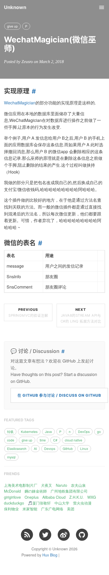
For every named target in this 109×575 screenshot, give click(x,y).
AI (35, 448)
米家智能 (29, 508)
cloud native (73, 440)
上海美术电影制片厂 (20, 485)
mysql (11, 457)
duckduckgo (14, 503)
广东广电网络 (52, 508)
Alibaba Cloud (54, 497)
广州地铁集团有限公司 (69, 491)
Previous (28, 312)
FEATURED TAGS (19, 420)
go (99, 431)
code (10, 440)
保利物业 (11, 508)
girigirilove (12, 497)
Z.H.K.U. (76, 497)
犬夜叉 (46, 485)
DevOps (84, 431)
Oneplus (32, 497)
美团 (70, 508)
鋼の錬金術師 (36, 491)
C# (55, 440)
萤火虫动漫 (82, 503)
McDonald (12, 491)
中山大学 (61, 503)
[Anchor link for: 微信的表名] (39, 243)
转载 (10, 431)
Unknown (15, 7)
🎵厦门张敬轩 (39, 503)
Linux (84, 448)
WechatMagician (19, 103)
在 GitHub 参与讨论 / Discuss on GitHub (59, 395)
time (43, 440)
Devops (49, 448)
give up (12, 26)
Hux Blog (49, 555)
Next (81, 315)
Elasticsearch (16, 448)
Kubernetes (29, 431)
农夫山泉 (78, 485)
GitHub (68, 448)
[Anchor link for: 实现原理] (32, 91)
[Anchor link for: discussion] (62, 351)
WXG (91, 497)
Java (48, 431)
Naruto (61, 485)
